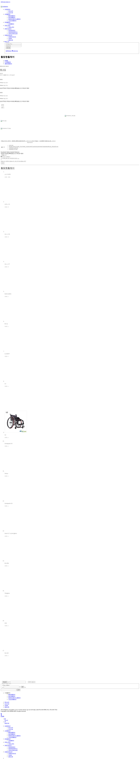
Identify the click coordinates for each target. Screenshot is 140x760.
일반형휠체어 (11, 17)
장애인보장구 (8, 28)
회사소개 (10, 11)
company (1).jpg (13, 149)
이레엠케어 (7, 9)
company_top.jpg (13, 148)
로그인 (7, 41)
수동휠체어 (7, 14)
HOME (6, 60)
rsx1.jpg (11, 145)
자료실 (10, 38)
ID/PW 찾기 (9, 51)
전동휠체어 (7, 22)
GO (22, 687)
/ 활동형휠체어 (8, 63)
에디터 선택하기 (6, 156)
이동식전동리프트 (13, 33)
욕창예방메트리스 (13, 32)
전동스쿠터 (7, 25)
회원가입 (15, 51)
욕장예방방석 (11, 30)
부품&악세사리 (8, 35)
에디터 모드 (13, 158)
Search (5, 682)
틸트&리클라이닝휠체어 (14, 19)
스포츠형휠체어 (12, 20)
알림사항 (10, 40)
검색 (9, 682)
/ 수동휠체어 (8, 62)
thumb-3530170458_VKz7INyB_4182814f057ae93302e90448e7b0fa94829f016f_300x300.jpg (33, 146)
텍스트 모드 (6, 158)
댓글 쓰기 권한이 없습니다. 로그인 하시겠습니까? (13, 161)
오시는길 (10, 12)
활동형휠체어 (11, 15)
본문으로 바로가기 (5, 2)
